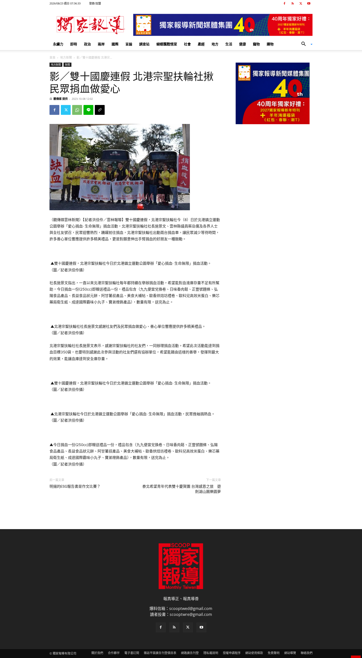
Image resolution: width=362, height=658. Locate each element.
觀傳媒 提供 (60, 99)
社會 (187, 44)
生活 (228, 44)
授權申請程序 (232, 653)
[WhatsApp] (77, 110)
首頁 (52, 57)
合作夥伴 (114, 653)
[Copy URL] (100, 110)
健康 (242, 44)
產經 (201, 44)
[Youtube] (309, 3)
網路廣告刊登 (190, 653)
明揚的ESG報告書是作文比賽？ (74, 486)
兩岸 (101, 44)
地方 (215, 44)
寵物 (256, 44)
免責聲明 (274, 653)
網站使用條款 (254, 653)
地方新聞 (66, 57)
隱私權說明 (210, 653)
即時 (73, 44)
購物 (270, 44)
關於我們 (97, 653)
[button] (305, 44)
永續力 (58, 44)
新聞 (67, 64)
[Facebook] (284, 3)
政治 (87, 44)
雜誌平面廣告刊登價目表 (160, 653)
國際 (115, 44)
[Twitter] (300, 3)
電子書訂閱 (131, 653)
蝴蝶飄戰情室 (166, 44)
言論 (128, 44)
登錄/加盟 (95, 3)
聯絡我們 (307, 653)
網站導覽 (290, 653)
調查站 (144, 44)
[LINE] (88, 110)
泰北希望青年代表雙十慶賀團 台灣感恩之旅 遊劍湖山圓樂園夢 (181, 489)
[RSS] (292, 3)
